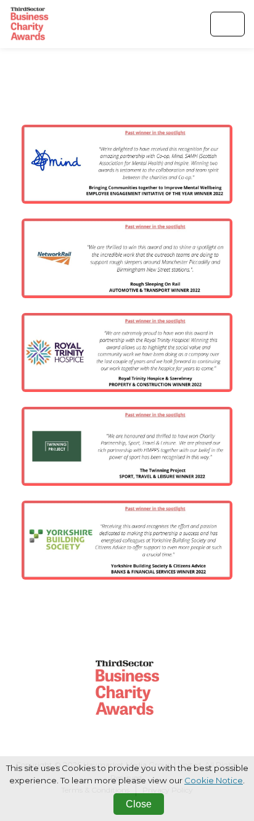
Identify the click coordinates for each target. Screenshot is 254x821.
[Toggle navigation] (227, 24)
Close (139, 804)
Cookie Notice (213, 780)
